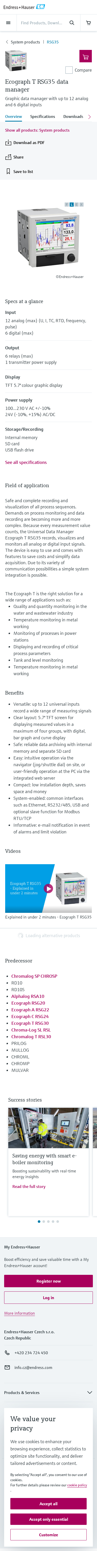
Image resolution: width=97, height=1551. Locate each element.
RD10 (16, 983)
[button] (48, 1281)
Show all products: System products (37, 130)
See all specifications (26, 462)
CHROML (20, 1057)
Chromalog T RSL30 (31, 1037)
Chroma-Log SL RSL (31, 1030)
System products (25, 41)
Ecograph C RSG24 (30, 1016)
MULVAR (20, 1070)
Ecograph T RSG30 (30, 1023)
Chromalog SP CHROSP (34, 976)
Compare (83, 70)
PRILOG (18, 1043)
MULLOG (20, 1050)
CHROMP (20, 1063)
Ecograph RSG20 (28, 1003)
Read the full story (29, 1186)
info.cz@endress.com (33, 1367)
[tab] (15, 117)
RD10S (18, 989)
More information (19, 1313)
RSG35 (53, 41)
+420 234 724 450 (31, 1352)
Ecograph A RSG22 (30, 1010)
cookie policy (77, 1485)
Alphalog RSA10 (27, 996)
